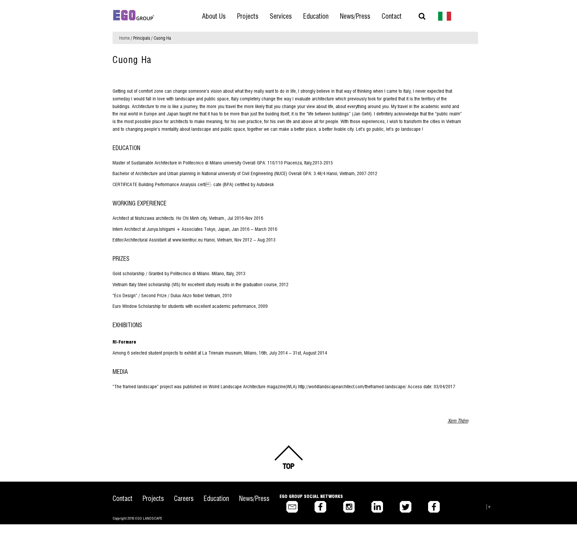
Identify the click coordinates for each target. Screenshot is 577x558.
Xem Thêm (458, 420)
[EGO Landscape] (134, 15)
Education (216, 498)
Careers (184, 498)
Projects (153, 498)
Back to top (288, 457)
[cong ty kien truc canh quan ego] (444, 15)
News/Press (254, 498)
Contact (123, 498)
